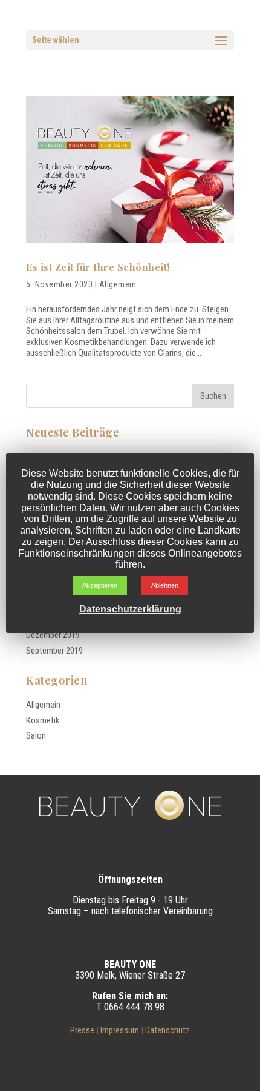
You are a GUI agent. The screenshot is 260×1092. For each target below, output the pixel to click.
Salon (36, 735)
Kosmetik (43, 720)
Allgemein (118, 284)
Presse (82, 1030)
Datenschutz (167, 1030)
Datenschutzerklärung (130, 609)
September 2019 (54, 650)
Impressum (119, 1030)
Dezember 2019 (53, 634)
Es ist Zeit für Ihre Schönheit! (98, 267)
